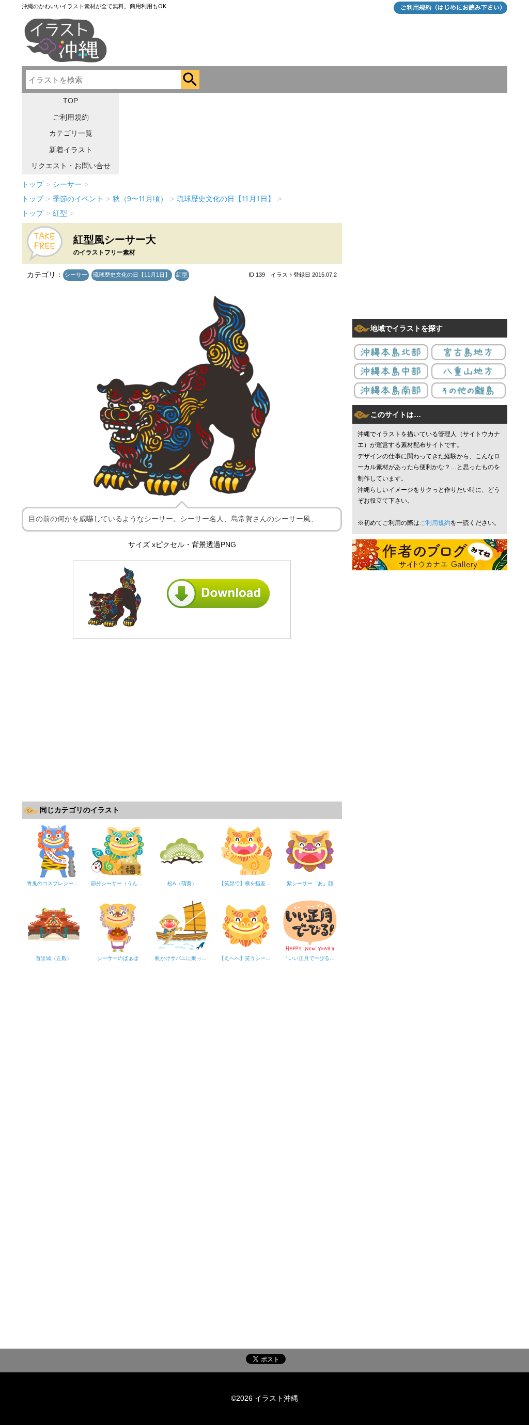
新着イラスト (70, 150)
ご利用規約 (71, 117)
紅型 (182, 274)
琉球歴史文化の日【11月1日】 (131, 274)
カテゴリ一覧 (70, 133)
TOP (70, 101)
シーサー (76, 274)
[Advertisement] (181, 718)
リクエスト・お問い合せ (71, 166)
